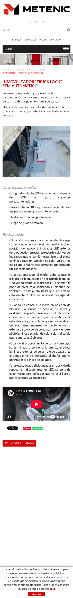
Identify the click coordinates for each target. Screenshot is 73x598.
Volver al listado (22, 443)
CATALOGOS (30, 40)
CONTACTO (55, 40)
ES (36, 22)
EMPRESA (16, 40)
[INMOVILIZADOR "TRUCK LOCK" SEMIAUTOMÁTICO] (36, 151)
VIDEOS (43, 40)
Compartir (38, 428)
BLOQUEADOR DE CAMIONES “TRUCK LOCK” (26, 69)
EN (43, 22)
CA (30, 22)
